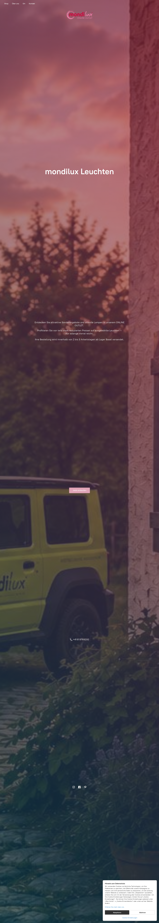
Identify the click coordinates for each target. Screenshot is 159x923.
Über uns (15, 4)
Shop (6, 4)
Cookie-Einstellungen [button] (129, 918)
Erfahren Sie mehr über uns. (114, 907)
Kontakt (32, 4)
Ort (24, 4)
